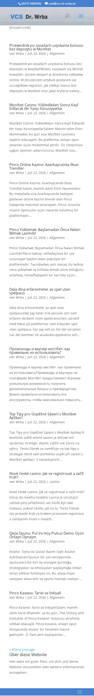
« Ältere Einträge (22, 649)
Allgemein (57, 53)
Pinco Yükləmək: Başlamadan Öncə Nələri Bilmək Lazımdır (44, 231)
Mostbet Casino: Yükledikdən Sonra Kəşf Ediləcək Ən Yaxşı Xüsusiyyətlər (43, 106)
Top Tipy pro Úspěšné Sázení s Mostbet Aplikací (42, 415)
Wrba (20, 53)
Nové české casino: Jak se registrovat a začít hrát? (46, 475)
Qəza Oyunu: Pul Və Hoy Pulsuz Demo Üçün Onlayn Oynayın (46, 535)
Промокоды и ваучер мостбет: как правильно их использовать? (39, 350)
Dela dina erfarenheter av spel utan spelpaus (39, 291)
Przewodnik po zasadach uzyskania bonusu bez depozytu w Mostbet (46, 47)
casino (54, 481)
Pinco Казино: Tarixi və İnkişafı (35, 592)
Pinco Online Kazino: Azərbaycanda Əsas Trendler (44, 166)
